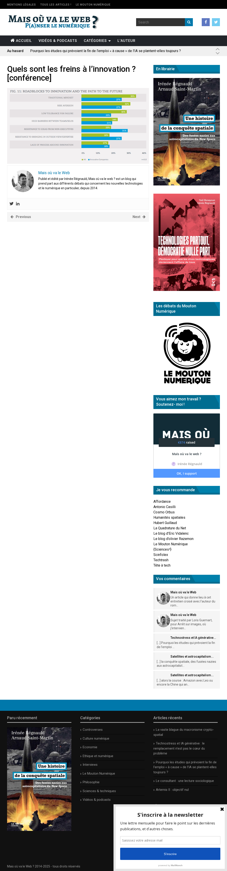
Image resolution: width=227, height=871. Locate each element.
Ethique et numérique (98, 756)
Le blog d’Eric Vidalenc (171, 533)
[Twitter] (12, 204)
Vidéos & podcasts (58, 41)
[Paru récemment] (39, 830)
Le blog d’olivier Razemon (173, 539)
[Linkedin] (18, 204)
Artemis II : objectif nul (172, 790)
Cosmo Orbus (164, 512)
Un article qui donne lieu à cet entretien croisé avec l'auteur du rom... (192, 601)
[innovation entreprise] (78, 162)
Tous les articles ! (55, 4)
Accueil (24, 41)
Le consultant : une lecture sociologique (185, 781)
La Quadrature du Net (169, 528)
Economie (90, 747)
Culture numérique (96, 738)
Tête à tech (161, 565)
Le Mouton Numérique (93, 4)
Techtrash (160, 560)
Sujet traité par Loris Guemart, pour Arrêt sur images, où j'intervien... (191, 624)
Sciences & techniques (99, 791)
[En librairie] (186, 184)
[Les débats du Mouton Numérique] (186, 386)
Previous (23, 217)
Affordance (162, 501)
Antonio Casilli (164, 507)
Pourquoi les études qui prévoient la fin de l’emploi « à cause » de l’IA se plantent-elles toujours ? (105, 51)
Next (136, 217)
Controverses (93, 730)
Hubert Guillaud (165, 523)
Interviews (90, 765)
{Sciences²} (162, 549)
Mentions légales (21, 4)
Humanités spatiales (169, 517)
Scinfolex (160, 555)
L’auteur (126, 41)
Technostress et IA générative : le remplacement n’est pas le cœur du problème (179, 748)
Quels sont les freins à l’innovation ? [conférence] (71, 73)
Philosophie (91, 782)
